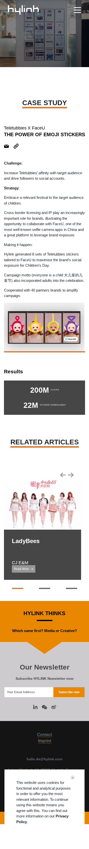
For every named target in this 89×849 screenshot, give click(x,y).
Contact (44, 734)
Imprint (44, 741)
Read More (21, 569)
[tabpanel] (44, 327)
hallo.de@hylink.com (44, 759)
